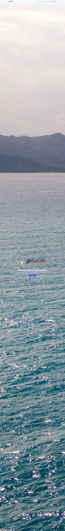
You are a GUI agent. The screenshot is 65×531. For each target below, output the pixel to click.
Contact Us (54, 1)
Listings (43, 1)
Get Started (32, 275)
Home (37, 1)
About (40, 1)
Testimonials (48, 1)
